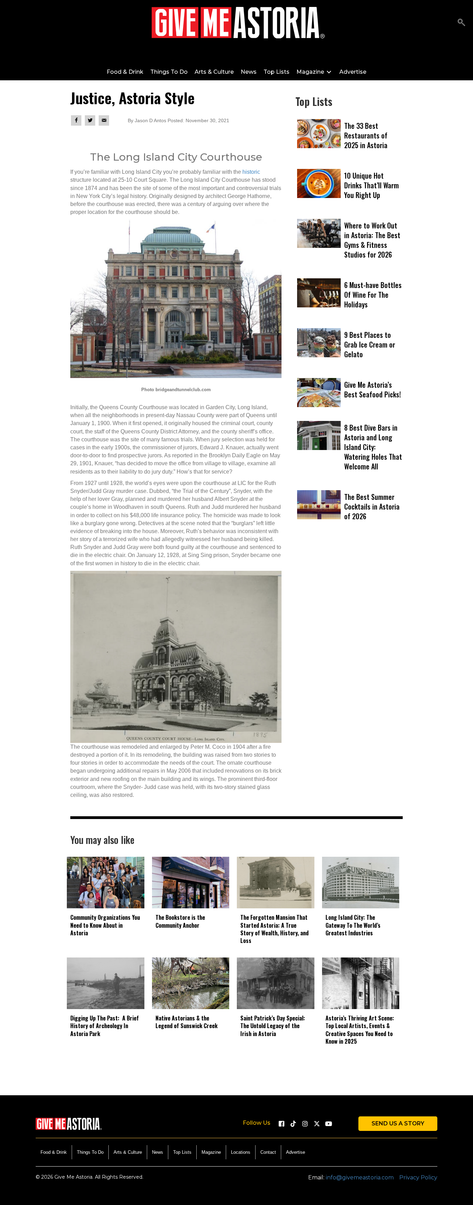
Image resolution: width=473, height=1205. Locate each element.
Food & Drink (54, 1152)
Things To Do (90, 1152)
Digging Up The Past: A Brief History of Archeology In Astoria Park (104, 1026)
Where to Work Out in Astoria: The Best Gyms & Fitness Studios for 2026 (372, 240)
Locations (240, 1152)
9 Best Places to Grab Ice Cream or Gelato (369, 344)
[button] (281, 1123)
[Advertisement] (349, 621)
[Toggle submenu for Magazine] (329, 72)
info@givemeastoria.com (360, 1177)
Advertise (295, 1152)
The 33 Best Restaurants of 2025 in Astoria (365, 135)
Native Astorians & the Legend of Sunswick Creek (186, 1022)
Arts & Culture (128, 1152)
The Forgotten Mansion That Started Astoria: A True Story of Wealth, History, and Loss (274, 929)
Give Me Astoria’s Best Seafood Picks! (372, 389)
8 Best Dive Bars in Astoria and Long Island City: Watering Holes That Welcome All (373, 446)
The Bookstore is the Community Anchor (180, 921)
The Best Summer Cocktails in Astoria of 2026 (372, 506)
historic (251, 172)
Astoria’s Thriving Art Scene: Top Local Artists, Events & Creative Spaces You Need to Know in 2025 (359, 1029)
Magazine (211, 1152)
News (157, 1152)
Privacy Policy (418, 1177)
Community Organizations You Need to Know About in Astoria (105, 925)
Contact (268, 1152)
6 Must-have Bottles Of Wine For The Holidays (373, 294)
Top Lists (182, 1152)
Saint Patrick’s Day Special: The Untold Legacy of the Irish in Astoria (272, 1026)
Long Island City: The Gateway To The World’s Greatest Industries (353, 925)
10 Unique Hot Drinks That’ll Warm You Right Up (371, 185)
